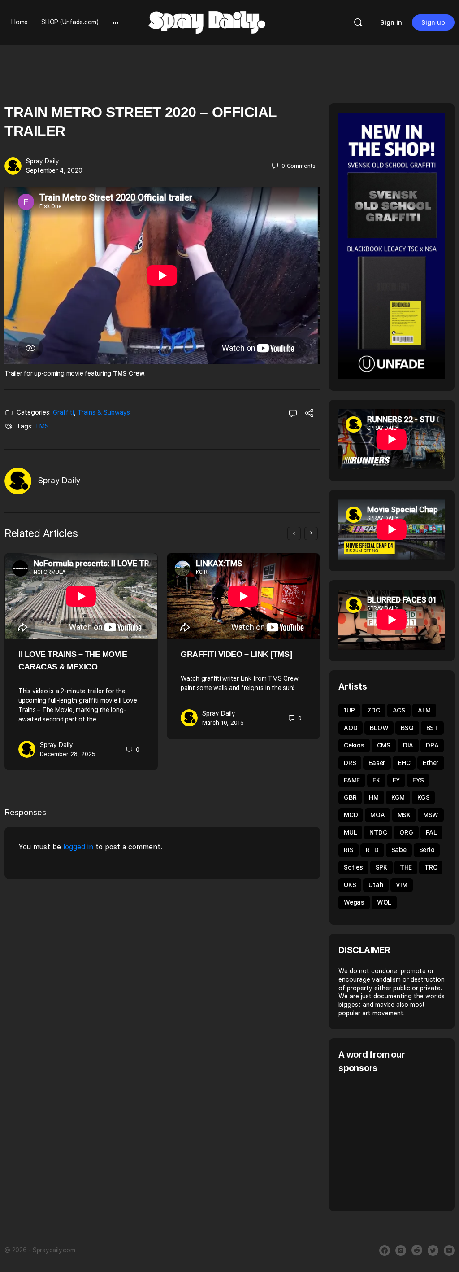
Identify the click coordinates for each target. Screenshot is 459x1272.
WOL (384, 902)
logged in (78, 847)
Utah (375, 884)
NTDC (378, 832)
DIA (408, 745)
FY (396, 780)
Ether (431, 762)
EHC (404, 762)
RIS (348, 849)
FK (376, 780)
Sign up (433, 22)
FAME (352, 780)
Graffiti (63, 412)
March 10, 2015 (223, 722)
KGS (423, 797)
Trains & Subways (104, 412)
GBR (350, 797)
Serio (427, 849)
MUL (350, 832)
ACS (399, 710)
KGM (398, 797)
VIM (401, 884)
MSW (430, 814)
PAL (431, 832)
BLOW (379, 727)
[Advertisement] (398, 1141)
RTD (372, 849)
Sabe (399, 849)
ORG (406, 832)
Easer (376, 762)
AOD (350, 727)
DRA (432, 745)
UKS (350, 884)
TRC (430, 867)
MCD (351, 814)
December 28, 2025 (67, 754)
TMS (42, 426)
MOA (377, 814)
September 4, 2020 (54, 170)
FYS (418, 780)
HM (374, 797)
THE (406, 867)
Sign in (391, 22)
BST (432, 727)
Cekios (354, 745)
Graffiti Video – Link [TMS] (236, 654)
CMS (383, 745)
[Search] (358, 22)
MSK (404, 814)
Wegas (354, 902)
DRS (350, 762)
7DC (373, 710)
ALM (424, 710)
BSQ (407, 727)
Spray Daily (42, 161)
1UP (349, 710)
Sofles (353, 867)
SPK (381, 867)
